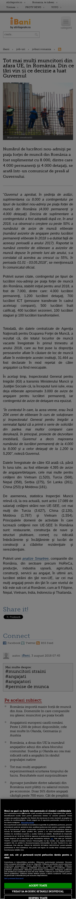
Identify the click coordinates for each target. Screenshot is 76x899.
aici (52, 838)
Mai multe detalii (27, 822)
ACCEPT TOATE (38, 885)
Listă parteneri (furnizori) (13, 878)
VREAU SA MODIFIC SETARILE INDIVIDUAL (38, 891)
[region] (38, 849)
